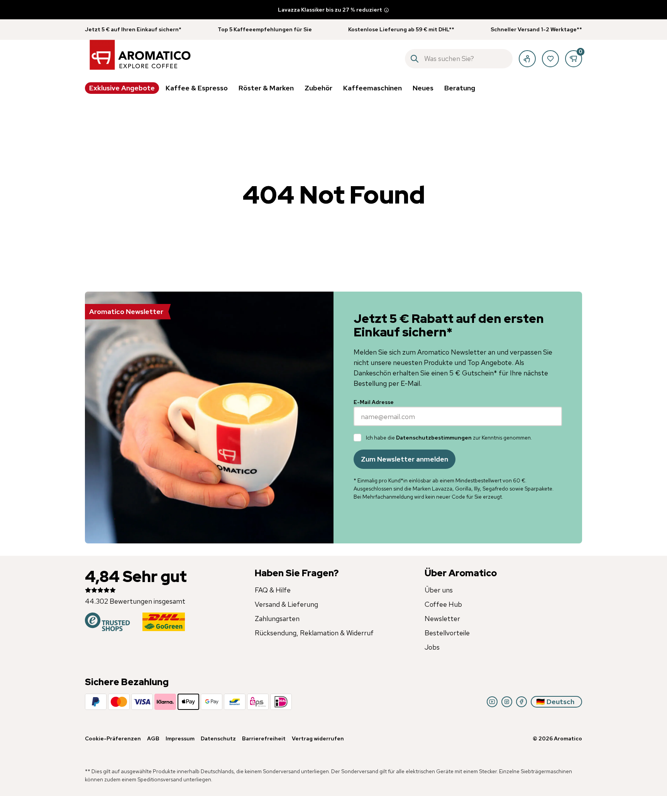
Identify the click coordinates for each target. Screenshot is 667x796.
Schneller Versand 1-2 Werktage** (536, 29)
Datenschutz (218, 738)
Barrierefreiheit (264, 738)
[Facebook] (521, 701)
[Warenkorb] (573, 58)
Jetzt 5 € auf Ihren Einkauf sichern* (133, 29)
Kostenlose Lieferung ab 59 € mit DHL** (401, 29)
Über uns (439, 590)
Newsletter (442, 618)
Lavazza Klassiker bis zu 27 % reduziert (330, 9)
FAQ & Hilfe (273, 590)
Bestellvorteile (447, 632)
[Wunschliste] (550, 58)
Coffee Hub (443, 604)
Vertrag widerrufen (318, 738)
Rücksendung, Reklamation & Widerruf (314, 632)
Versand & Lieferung (286, 604)
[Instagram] (506, 701)
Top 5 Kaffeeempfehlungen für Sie (265, 29)
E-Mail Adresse (374, 402)
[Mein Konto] (527, 58)
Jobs (432, 647)
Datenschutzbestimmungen (434, 437)
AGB (153, 738)
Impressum (180, 738)
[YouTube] (492, 701)
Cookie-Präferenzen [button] (113, 738)
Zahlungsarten (277, 618)
